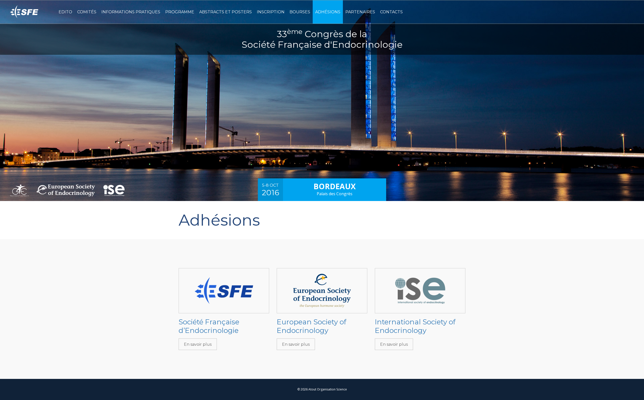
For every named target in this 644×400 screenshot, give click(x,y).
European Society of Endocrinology (311, 326)
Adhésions (327, 12)
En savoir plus (198, 344)
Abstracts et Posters (225, 12)
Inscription (271, 12)
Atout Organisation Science (327, 389)
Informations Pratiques (130, 12)
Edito (65, 12)
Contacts (391, 12)
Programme (179, 12)
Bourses (300, 12)
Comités (86, 12)
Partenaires (360, 12)
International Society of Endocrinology (415, 326)
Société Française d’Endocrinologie (209, 326)
